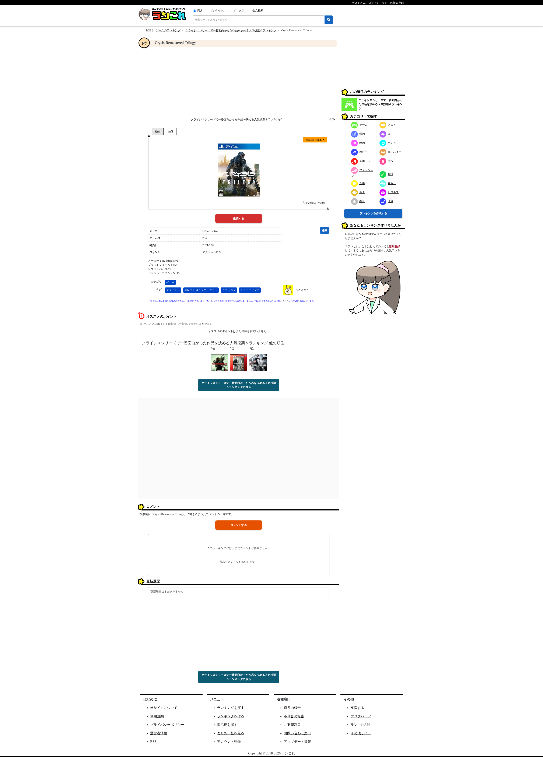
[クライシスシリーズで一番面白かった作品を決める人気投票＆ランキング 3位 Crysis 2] (238, 362)
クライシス (173, 289)
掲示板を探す (227, 724)
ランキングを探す (230, 708)
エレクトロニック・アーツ (200, 289)
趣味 (390, 174)
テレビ (392, 142)
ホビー (363, 151)
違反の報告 (292, 708)
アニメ (392, 124)
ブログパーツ (361, 716)
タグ (241, 10)
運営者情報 (158, 733)
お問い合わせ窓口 (297, 733)
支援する (357, 708)
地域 (390, 201)
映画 (362, 142)
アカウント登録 (229, 741)
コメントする (238, 525)
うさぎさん (302, 289)
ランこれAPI (360, 724)
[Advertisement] (238, 82)
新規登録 (394, 246)
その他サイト (361, 733)
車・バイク (395, 151)
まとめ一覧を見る (230, 733)
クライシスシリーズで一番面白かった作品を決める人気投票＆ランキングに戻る (239, 385)
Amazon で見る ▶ (315, 139)
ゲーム (170, 282)
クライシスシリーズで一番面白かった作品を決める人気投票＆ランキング (230, 30)
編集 (324, 230)
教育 (362, 201)
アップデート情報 (297, 741)
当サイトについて (163, 708)
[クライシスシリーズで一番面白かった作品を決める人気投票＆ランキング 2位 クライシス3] (219, 362)
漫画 (362, 133)
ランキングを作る (230, 716)
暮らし (392, 183)
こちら (285, 301)
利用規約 (157, 716)
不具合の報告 (294, 716)
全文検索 (257, 10)
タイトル (220, 10)
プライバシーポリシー (167, 724)
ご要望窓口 (292, 724)
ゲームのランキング (168, 30)
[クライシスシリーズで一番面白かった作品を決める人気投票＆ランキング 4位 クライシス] (258, 362)
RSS (153, 741)
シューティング (250, 289)
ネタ (362, 192)
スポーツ (364, 161)
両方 (200, 10)
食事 (362, 183)
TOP (148, 30)
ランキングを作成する (373, 213)
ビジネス (393, 192)
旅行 (390, 161)
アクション (229, 289)
